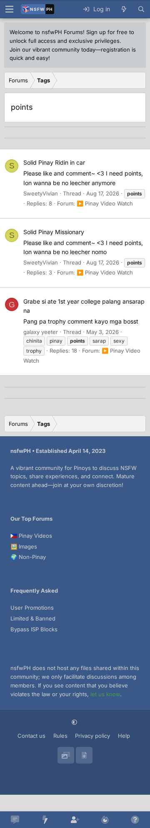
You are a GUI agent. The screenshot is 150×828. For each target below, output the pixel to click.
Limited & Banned (32, 618)
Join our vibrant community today (52, 49)
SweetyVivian (40, 193)
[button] (75, 722)
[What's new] (123, 9)
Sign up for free (107, 32)
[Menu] (9, 9)
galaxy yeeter (40, 332)
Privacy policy (92, 735)
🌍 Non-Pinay (28, 557)
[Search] (141, 9)
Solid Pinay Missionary (53, 231)
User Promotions (32, 607)
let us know (105, 694)
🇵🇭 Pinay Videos (31, 535)
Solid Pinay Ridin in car (54, 162)
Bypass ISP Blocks (34, 629)
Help (124, 735)
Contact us (31, 735)
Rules (60, 735)
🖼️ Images (23, 546)
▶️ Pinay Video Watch (105, 203)
